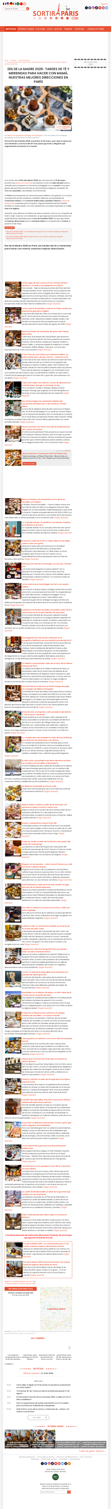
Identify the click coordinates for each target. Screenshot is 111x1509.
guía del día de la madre (22, 1331)
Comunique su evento (45, 1457)
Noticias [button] (11, 28)
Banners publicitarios (27, 1457)
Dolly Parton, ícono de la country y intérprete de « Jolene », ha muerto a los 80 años (42, 1410)
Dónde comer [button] (26, 28)
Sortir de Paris (75, 1459)
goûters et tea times (24, 183)
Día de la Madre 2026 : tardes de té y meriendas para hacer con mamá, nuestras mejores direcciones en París (43, 1444)
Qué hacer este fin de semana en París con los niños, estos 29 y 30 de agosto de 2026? (47, 1357)
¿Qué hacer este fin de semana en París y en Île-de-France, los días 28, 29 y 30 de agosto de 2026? (64, 1357)
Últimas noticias (31, 1373)
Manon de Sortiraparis (15, 135)
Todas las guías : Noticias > (92, 1451)
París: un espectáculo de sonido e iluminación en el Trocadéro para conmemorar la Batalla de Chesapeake (42, 1404)
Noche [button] (58, 28)
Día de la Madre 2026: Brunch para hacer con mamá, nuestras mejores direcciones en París (34, 237)
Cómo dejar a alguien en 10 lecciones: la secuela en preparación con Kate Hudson (43, 1386)
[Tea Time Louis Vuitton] (38, 108)
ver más (37, 1417)
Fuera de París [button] (96, 28)
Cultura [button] (40, 28)
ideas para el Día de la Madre (43, 1331)
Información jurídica (49, 1459)
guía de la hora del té (63, 1331)
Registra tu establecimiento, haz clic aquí (20, 1281)
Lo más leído (47, 1373)
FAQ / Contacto (86, 1457)
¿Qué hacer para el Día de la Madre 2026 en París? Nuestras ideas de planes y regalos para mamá (94, 1444)
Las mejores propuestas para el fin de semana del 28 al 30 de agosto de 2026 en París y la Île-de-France (13, 1357)
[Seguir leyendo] (53, 303)
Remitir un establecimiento (67, 1457)
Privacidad (63, 1459)
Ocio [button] (50, 28)
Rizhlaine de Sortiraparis (33, 135)
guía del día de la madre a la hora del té (20, 1333)
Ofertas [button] (79, 28)
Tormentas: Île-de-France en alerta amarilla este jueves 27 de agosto (42, 1392)
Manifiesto (35, 1459)
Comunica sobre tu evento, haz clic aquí (20, 1284)
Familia (68, 28)
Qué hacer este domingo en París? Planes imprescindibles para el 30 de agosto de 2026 (30, 1357)
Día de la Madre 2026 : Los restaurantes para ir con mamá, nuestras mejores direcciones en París (37, 232)
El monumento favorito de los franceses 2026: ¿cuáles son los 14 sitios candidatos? (43, 1398)
